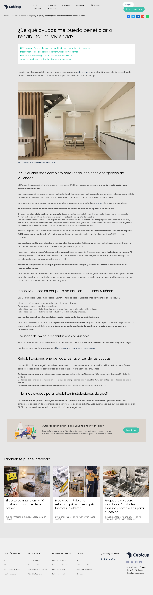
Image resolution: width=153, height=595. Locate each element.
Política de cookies (83, 565)
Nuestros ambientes (35, 565)
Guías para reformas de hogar (22, 16)
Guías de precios (13, 517)
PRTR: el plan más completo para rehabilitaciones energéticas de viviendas (55, 48)
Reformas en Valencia (60, 569)
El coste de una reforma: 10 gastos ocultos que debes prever (25, 504)
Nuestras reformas (52, 7)
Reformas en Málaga (59, 574)
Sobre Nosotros (34, 560)
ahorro (99, 203)
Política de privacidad (84, 569)
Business (66, 5)
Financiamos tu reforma (13, 569)
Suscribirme (131, 430)
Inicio (6, 16)
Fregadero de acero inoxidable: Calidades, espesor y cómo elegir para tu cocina (124, 506)
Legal (78, 560)
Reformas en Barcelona (60, 565)
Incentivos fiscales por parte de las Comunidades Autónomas (49, 51)
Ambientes (80, 5)
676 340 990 (108, 558)
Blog (5, 560)
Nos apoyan (80, 574)
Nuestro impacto (10, 574)
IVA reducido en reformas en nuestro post (76, 348)
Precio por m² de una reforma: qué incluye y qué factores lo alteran (74, 504)
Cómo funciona (37, 7)
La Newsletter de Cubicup (37, 569)
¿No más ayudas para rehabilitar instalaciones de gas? (46, 59)
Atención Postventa (35, 574)
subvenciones (83, 72)
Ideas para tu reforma (125, 519)
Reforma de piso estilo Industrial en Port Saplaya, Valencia (38, 162)
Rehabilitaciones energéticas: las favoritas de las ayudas (47, 55)
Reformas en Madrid (59, 560)
